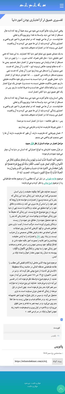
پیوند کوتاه (57, 361)
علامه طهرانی (51, 179)
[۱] (61, 319)
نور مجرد (27, 383)
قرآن (32, 144)
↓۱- (58, 335)
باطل (38, 236)
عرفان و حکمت (36, 383)
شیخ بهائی (48, 183)
